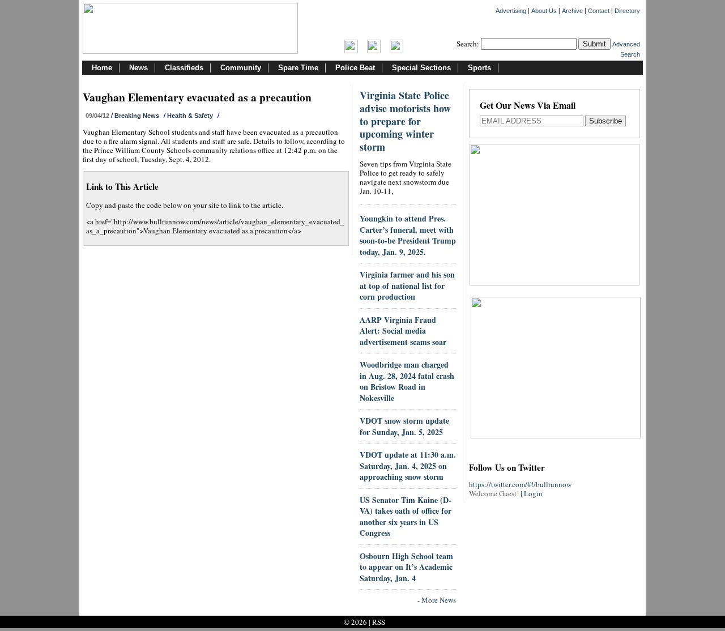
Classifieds (184, 67)
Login (533, 493)
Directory (627, 10)
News (138, 67)
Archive (572, 10)
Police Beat (355, 67)
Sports (479, 67)
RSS (378, 622)
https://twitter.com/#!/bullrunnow (520, 484)
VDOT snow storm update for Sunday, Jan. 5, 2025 (404, 426)
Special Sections (421, 67)
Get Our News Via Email (527, 106)
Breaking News (136, 115)
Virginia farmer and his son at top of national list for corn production (407, 285)
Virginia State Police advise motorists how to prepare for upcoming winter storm (405, 121)
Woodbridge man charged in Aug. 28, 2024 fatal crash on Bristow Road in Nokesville (407, 381)
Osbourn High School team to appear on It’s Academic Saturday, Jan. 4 (406, 567)
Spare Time (298, 67)
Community (240, 67)
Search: (468, 44)
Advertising (511, 10)
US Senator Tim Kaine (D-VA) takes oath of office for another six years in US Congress (405, 516)
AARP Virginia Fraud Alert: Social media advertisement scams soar (403, 331)
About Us (544, 10)
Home (102, 67)
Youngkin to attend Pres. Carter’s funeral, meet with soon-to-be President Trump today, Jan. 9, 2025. (408, 235)
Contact (598, 10)
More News (438, 600)
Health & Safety (190, 115)
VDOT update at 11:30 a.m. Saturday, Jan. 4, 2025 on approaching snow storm (408, 466)
